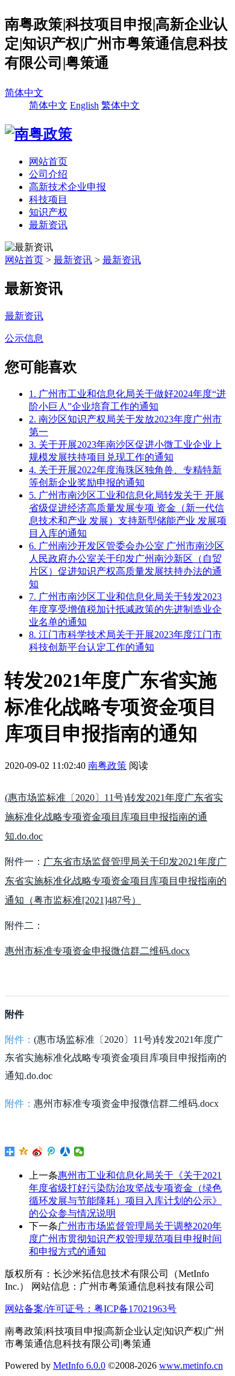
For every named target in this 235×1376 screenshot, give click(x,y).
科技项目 (48, 199)
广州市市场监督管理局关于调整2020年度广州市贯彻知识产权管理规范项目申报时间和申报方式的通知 (125, 1239)
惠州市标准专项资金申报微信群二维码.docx (97, 951)
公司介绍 (48, 174)
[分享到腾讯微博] (51, 1151)
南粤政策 (107, 765)
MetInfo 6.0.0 (79, 1365)
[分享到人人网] (65, 1151)
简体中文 (24, 93)
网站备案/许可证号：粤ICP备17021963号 (91, 1309)
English (84, 105)
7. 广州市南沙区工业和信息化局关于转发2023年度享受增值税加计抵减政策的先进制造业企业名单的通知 (125, 609)
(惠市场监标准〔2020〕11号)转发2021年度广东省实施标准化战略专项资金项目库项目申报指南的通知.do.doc (114, 816)
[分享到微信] (79, 1151)
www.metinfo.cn (191, 1365)
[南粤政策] (38, 134)
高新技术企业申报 (67, 187)
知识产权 (48, 212)
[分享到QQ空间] (24, 1151)
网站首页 (48, 161)
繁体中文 (120, 105)
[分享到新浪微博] (38, 1151)
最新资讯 (48, 225)
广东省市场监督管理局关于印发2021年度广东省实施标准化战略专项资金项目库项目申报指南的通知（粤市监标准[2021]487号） (116, 880)
